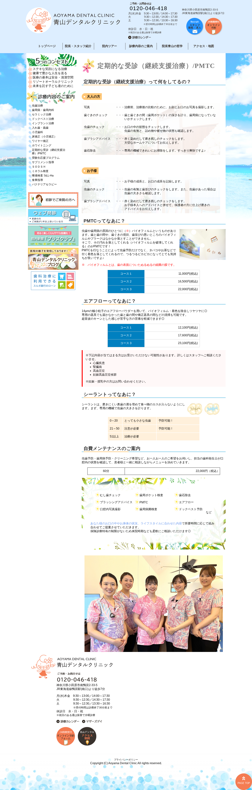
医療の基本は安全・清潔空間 (53, 77)
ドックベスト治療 (43, 118)
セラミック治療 (41, 114)
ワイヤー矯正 (40, 140)
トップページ (47, 46)
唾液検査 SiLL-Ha (42, 175)
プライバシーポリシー (126, 759)
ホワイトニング (41, 145)
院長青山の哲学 (172, 46)
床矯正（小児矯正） (44, 136)
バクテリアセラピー (44, 184)
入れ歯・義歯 (40, 127)
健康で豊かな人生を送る (50, 73)
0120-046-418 (148, 8)
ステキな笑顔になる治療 (50, 69)
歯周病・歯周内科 (43, 109)
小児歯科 (37, 132)
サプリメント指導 (43, 162)
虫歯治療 (37, 105)
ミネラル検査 (40, 171)
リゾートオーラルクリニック (53, 81)
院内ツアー (109, 46)
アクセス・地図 (203, 46)
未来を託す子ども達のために (53, 86)
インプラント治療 (43, 123)
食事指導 (37, 179)
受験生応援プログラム (46, 157)
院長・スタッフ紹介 (78, 46)
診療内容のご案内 (141, 46)
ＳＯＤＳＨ (39, 166)
